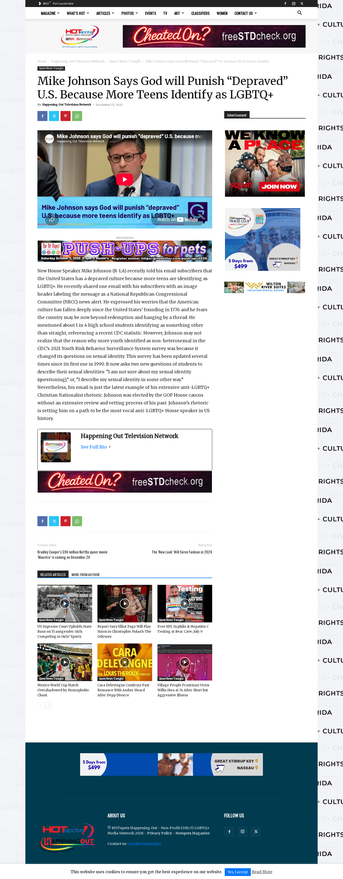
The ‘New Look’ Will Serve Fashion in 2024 (182, 552)
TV (165, 13)
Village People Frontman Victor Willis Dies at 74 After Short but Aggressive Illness (183, 690)
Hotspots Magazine (193, 833)
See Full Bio (94, 447)
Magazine (48, 13)
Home (42, 61)
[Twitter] (302, 3)
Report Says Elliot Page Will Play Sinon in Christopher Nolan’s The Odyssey (124, 631)
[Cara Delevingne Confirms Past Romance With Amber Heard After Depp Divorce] (124, 662)
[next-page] (48, 705)
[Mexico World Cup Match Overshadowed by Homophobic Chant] (64, 662)
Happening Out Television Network (77, 61)
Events (150, 13)
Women (222, 13)
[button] (300, 13)
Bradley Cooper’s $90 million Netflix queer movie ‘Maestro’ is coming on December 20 (72, 554)
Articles (103, 13)
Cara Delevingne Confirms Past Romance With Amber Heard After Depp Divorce (123, 690)
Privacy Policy (159, 833)
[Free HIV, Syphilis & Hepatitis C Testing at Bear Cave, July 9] (184, 603)
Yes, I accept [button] (238, 872)
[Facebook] (285, 3)
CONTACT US (244, 13)
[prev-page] (40, 705)
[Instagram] (293, 3)
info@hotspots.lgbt (144, 843)
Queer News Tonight (125, 61)
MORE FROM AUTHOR (85, 574)
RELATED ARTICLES (53, 574)
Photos (128, 13)
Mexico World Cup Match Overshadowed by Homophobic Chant (63, 690)
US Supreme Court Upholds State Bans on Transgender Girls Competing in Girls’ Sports (64, 631)
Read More (262, 871)
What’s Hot (76, 13)
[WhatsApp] (77, 116)
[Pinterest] (66, 116)
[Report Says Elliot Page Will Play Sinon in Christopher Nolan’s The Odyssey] (124, 603)
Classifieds (200, 13)
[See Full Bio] (110, 447)
